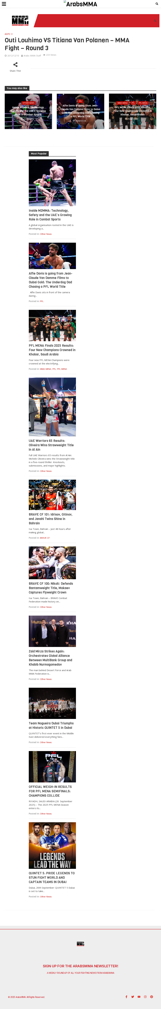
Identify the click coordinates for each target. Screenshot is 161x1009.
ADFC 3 (8, 33)
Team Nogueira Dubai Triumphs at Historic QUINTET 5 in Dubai (51, 725)
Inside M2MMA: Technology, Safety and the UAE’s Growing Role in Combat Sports (28, 111)
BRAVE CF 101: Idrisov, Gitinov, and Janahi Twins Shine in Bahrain (50, 518)
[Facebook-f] (126, 996)
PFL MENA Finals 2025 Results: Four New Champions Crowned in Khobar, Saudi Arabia (133, 111)
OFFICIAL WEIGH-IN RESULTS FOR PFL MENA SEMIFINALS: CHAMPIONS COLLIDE (50, 791)
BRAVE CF (45, 537)
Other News (28, 103)
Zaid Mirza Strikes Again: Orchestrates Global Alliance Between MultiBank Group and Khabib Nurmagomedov (50, 658)
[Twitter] (132, 996)
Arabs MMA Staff (32, 55)
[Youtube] (139, 996)
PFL (80, 101)
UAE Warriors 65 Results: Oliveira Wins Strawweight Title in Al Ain (51, 445)
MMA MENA (123, 103)
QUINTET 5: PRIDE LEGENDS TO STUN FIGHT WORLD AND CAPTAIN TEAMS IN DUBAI (52, 877)
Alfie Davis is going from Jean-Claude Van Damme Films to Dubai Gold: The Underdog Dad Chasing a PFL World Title (80, 111)
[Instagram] (145, 996)
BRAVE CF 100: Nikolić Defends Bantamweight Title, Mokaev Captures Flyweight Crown (51, 588)
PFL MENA (143, 103)
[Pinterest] (151, 996)
